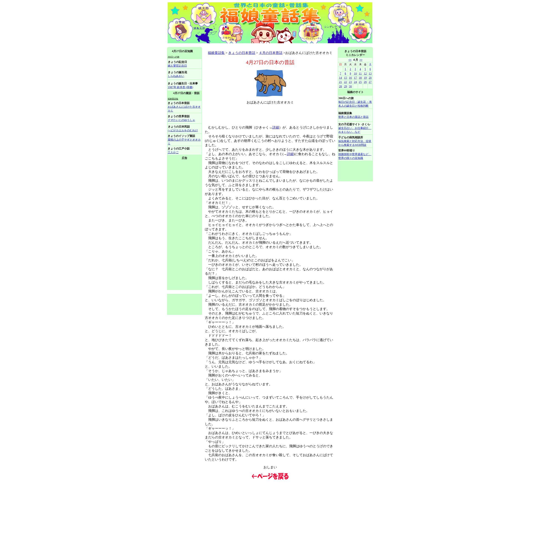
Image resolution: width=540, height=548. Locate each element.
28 (340, 86)
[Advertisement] (244, 45)
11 (360, 73)
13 (370, 73)
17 (355, 77)
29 (345, 86)
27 (370, 81)
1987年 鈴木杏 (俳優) (180, 87)
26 (365, 81)
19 (365, 77)
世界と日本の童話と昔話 (353, 116)
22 (345, 81)
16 (350, 77)
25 (360, 81)
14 (340, 77)
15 (345, 77)
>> (360, 59)
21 (340, 81)
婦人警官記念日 (177, 65)
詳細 (275, 127)
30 (350, 86)
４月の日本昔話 (270, 53)
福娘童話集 (216, 53)
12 (365, 73)
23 (350, 81)
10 (355, 73)
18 (360, 77)
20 (370, 77)
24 (355, 81)
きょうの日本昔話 (241, 53)
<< (349, 59)
